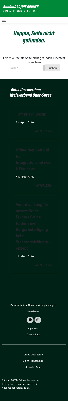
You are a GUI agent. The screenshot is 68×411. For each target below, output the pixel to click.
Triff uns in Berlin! (32, 114)
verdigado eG (23, 387)
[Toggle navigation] (4, 20)
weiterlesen (43, 131)
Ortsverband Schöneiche (21, 11)
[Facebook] (30, 320)
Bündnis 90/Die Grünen (21, 6)
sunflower (27, 384)
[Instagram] (37, 320)
